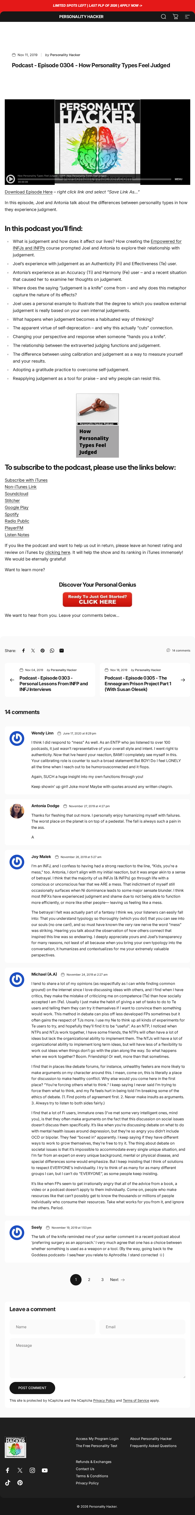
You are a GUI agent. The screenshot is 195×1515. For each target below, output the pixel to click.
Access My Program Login (97, 1439)
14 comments (181, 650)
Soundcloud (16, 493)
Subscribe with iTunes (26, 480)
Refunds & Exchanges (94, 1462)
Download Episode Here (29, 191)
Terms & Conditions (92, 1476)
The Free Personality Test (96, 1446)
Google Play (17, 507)
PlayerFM (14, 527)
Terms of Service (136, 1400)
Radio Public (17, 520)
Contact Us (85, 1469)
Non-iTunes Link (21, 486)
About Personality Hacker (151, 1439)
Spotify (12, 514)
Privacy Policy (104, 1400)
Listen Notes (17, 534)
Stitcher (12, 500)
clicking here (57, 552)
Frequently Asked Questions (153, 1446)
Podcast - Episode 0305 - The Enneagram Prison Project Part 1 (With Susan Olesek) (138, 683)
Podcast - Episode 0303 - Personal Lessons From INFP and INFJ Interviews (54, 683)
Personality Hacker (81, 17)
